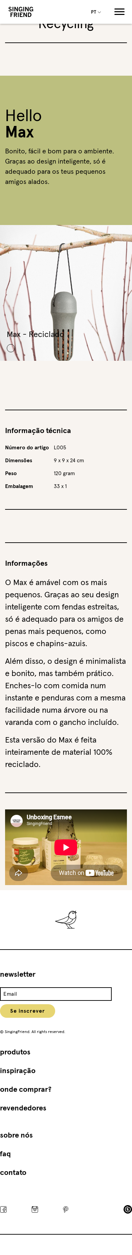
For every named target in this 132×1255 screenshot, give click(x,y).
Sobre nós (16, 1135)
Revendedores (23, 1108)
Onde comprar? (25, 1089)
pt (94, 12)
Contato (13, 1173)
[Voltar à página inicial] (21, 11)
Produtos (15, 1052)
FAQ (5, 1154)
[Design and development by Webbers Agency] (128, 1209)
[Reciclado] (11, 348)
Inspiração (18, 1071)
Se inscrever (27, 1011)
